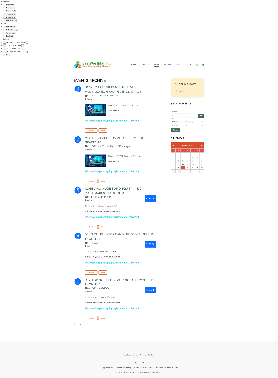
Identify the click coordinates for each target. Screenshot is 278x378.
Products (168, 64)
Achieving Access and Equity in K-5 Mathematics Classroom (113, 190)
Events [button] (156, 64)
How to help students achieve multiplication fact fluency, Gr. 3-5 (113, 89)
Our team (127, 355)
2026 (191, 145)
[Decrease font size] (4, 45)
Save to (91, 130)
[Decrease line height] (4, 49)
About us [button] (145, 64)
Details (103, 130)
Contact (179, 64)
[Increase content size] (27, 42)
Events (135, 355)
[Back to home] (93, 64)
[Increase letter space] (26, 52)
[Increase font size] (22, 45)
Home (133, 64)
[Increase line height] (23, 49)
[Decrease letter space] (4, 52)
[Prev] (75, 324)
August (185, 145)
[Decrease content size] (4, 42)
